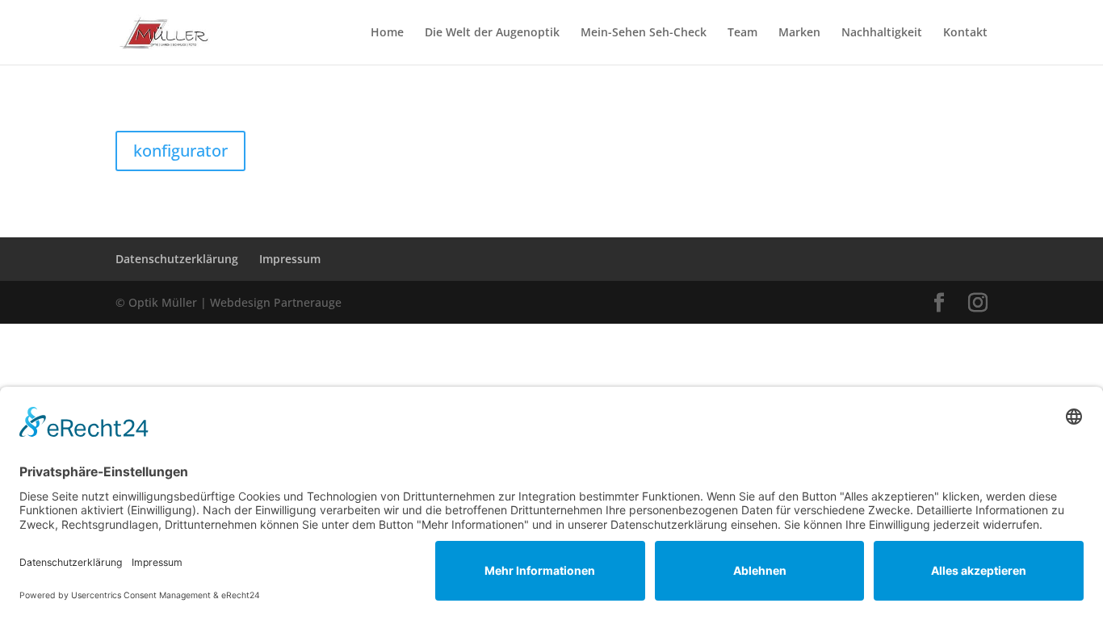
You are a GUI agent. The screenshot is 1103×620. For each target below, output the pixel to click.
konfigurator (180, 150)
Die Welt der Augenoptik (492, 33)
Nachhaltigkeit (881, 33)
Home (387, 33)
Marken (799, 33)
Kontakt (965, 33)
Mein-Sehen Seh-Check (644, 33)
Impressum (290, 258)
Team (742, 33)
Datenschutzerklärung (176, 258)
